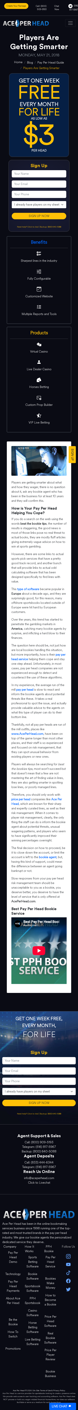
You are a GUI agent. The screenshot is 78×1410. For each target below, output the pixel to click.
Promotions (13, 1348)
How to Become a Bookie (50, 1300)
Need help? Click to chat (28, 226)
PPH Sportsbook (32, 1300)
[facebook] (68, 1281)
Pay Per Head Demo (13, 1257)
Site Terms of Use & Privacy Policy (50, 1390)
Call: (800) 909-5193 (41, 8)
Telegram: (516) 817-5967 (39, 1147)
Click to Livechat (39, 1182)
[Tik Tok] (68, 1272)
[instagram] (68, 1256)
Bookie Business (50, 1373)
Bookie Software (33, 1276)
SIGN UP (72, 454)
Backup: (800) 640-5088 (50, 226)
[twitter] (68, 1289)
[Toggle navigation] (70, 23)
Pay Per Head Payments (13, 1286)
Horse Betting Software (33, 1327)
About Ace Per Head (13, 1300)
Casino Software (33, 1312)
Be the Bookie (13, 1321)
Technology (13, 1274)
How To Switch (13, 1334)
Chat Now (56, 8)
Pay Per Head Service (50, 1262)
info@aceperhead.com (39, 1178)
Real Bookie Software (50, 1338)
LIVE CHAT (59, 1406)
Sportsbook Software (32, 1288)
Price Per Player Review (50, 1354)
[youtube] (68, 1264)
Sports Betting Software (33, 1262)
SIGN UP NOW (39, 216)
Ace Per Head (19, 1390)
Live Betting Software (32, 1341)
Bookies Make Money (50, 1283)
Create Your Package (16, 5)
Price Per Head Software (50, 1321)
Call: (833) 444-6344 (39, 1162)
